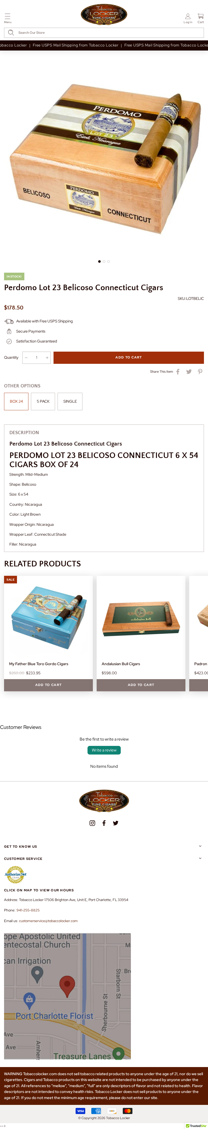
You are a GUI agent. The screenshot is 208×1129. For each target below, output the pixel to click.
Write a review (104, 750)
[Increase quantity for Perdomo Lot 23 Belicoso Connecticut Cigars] (47, 358)
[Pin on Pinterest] (200, 371)
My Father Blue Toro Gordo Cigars (38, 663)
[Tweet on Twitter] (189, 371)
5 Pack (43, 401)
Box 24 (16, 401)
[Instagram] (92, 823)
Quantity (11, 357)
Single (70, 401)
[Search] (11, 33)
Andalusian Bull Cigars (121, 663)
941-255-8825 (28, 910)
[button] (7, 19)
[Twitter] (115, 823)
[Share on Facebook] (178, 371)
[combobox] (104, 33)
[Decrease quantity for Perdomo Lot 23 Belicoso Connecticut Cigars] (26, 358)
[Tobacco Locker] (104, 14)
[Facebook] (104, 823)
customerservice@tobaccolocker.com (48, 921)
